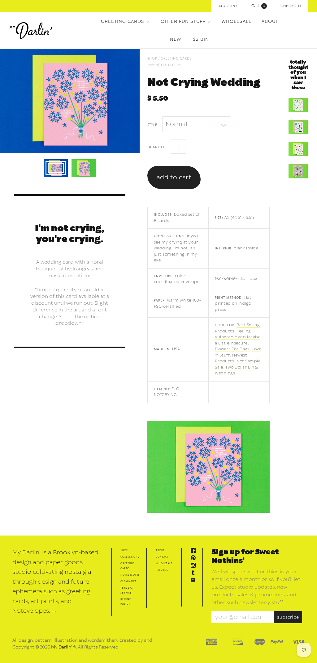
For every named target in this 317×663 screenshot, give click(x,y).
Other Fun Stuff (183, 21)
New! (176, 39)
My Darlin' (61, 647)
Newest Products (231, 358)
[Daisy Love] (298, 171)
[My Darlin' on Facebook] (195, 551)
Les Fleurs (171, 65)
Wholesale (237, 21)
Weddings (225, 373)
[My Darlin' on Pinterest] (195, 558)
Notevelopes (130, 574)
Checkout (291, 6)
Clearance (128, 581)
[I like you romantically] (298, 127)
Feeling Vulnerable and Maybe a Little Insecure (237, 337)
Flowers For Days (232, 349)
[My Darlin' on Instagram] (195, 566)
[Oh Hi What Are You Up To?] (298, 149)
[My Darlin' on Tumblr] (195, 573)
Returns (162, 569)
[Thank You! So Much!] (298, 105)
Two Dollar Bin (239, 367)
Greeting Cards (122, 21)
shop (152, 58)
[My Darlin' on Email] (195, 580)
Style (152, 124)
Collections (129, 556)
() (259, 5)
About (270, 21)
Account (228, 6)
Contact (162, 556)
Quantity (156, 146)
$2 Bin (201, 39)
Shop (124, 550)
